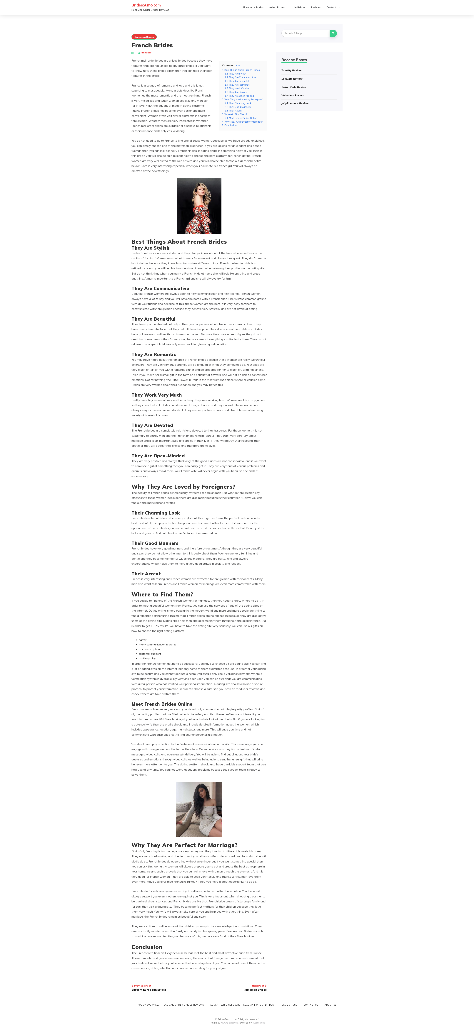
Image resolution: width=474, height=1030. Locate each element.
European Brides (253, 7)
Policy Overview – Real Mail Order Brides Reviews (171, 1005)
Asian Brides (277, 7)
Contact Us (333, 7)
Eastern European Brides (148, 987)
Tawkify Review (291, 70)
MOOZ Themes (229, 1022)
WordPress (259, 1022)
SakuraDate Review (293, 87)
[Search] (333, 33)
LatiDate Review (291, 78)
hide (238, 65)
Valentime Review (292, 95)
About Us (330, 1005)
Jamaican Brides (255, 987)
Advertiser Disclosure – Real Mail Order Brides (242, 1005)
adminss (146, 52)
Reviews (316, 7)
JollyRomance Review (294, 103)
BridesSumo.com (146, 5)
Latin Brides (298, 7)
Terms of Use (288, 1005)
